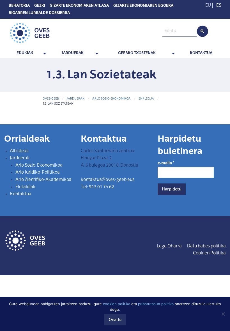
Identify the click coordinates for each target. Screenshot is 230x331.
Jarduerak (73, 53)
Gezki (39, 6)
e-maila (166, 163)
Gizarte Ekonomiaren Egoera (143, 6)
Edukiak (25, 53)
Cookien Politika (209, 253)
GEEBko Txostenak (137, 53)
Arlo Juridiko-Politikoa (37, 172)
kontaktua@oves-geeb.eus (107, 180)
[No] (223, 314)
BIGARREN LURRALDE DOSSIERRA (39, 13)
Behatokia (19, 6)
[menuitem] (26, 53)
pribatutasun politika (156, 304)
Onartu (115, 319)
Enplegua (146, 98)
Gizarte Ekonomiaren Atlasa (79, 6)
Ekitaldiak (25, 187)
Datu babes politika (206, 246)
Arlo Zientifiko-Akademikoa (43, 180)
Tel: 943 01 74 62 (97, 187)
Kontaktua (201, 53)
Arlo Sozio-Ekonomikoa (111, 98)
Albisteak (19, 151)
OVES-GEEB (51, 98)
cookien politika (116, 304)
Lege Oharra (169, 246)
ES (218, 5)
